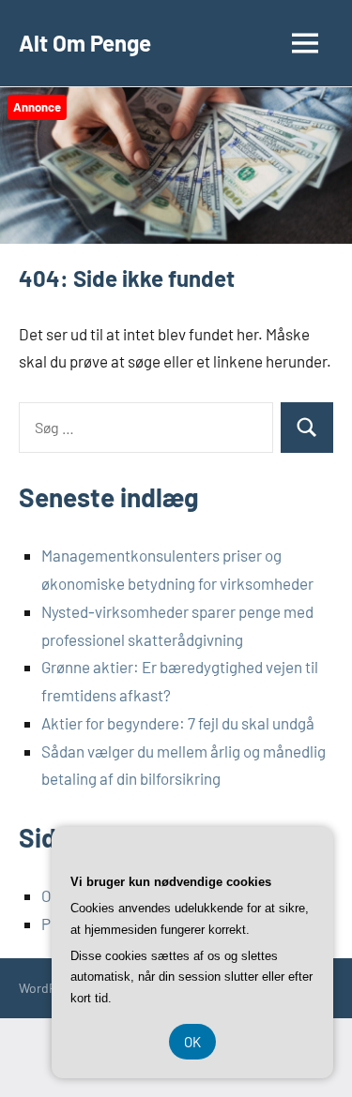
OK (192, 1041)
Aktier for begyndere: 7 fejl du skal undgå (177, 723)
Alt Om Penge (85, 42)
